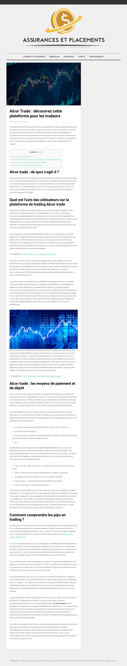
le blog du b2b (24, 661)
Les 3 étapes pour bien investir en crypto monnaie (42, 376)
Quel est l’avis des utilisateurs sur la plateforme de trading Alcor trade (36, 160)
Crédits (81, 57)
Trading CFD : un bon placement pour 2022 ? (40, 254)
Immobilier (54, 57)
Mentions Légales (104, 661)
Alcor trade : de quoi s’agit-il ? (22, 157)
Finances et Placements (34, 57)
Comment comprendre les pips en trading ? (27, 165)
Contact (113, 661)
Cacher (39, 152)
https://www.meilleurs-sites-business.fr (62, 661)
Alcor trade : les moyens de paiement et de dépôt (29, 162)
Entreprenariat (96, 57)
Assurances (69, 57)
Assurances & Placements (88, 661)
